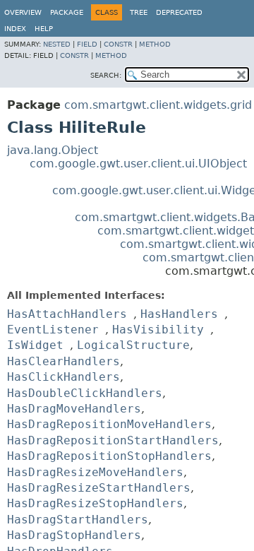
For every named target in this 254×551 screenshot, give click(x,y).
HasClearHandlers (63, 361)
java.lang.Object (52, 150)
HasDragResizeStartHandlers (98, 487)
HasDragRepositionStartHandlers (113, 440)
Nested (57, 44)
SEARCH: (105, 75)
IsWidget (35, 345)
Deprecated (179, 12)
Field (87, 44)
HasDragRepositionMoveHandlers (109, 424)
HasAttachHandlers (67, 314)
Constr (118, 44)
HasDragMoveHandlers (74, 408)
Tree (138, 12)
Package (66, 12)
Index (15, 28)
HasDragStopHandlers (74, 535)
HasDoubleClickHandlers (84, 393)
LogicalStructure (133, 345)
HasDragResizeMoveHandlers (95, 472)
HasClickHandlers (63, 377)
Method (155, 44)
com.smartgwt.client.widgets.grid (158, 105)
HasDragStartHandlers (77, 519)
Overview (23, 12)
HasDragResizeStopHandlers (95, 503)
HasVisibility (158, 329)
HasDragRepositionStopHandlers (109, 456)
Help (44, 28)
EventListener (53, 329)
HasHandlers (179, 314)
